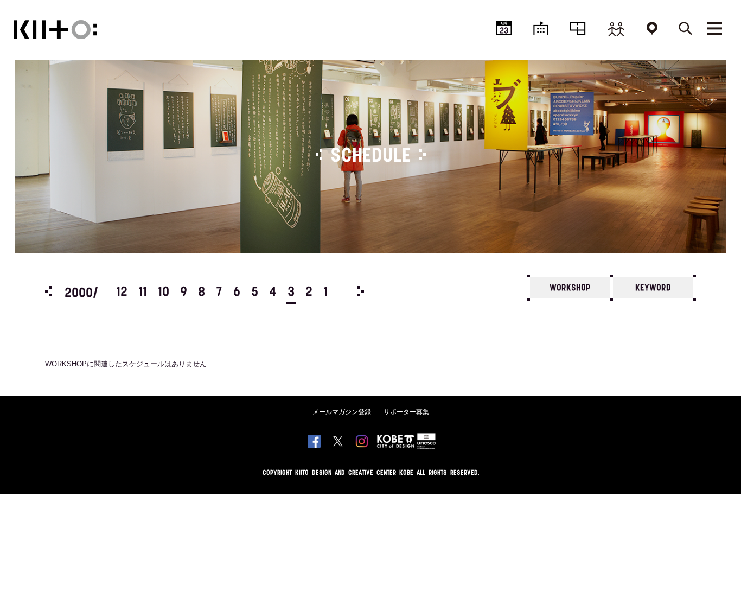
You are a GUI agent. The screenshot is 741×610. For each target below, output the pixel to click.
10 (163, 292)
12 (121, 292)
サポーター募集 (406, 412)
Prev (48, 291)
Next (360, 291)
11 (142, 292)
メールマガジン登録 (341, 412)
